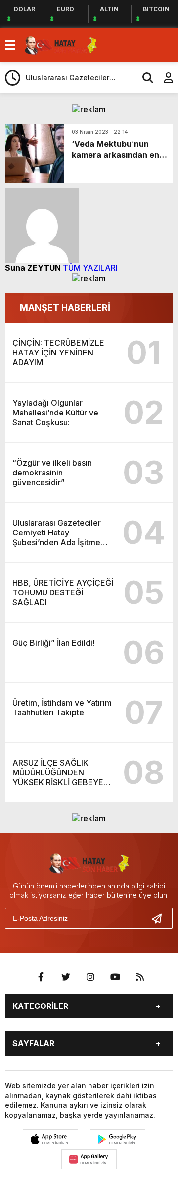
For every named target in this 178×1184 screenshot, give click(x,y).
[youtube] (115, 977)
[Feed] (140, 977)
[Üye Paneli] (163, 78)
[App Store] (50, 1139)
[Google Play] (117, 1139)
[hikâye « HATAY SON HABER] (61, 44)
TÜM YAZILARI (90, 268)
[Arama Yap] (143, 78)
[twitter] (66, 977)
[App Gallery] (89, 1159)
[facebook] (41, 977)
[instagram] (90, 977)
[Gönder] (161, 918)
